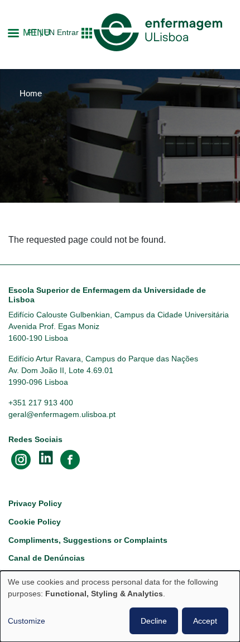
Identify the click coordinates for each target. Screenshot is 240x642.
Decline (154, 620)
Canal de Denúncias (46, 557)
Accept (205, 620)
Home (31, 93)
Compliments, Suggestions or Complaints (87, 540)
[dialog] (120, 606)
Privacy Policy (35, 503)
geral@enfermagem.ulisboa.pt (62, 414)
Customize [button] (26, 620)
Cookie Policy (34, 521)
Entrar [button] (68, 32)
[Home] (158, 32)
